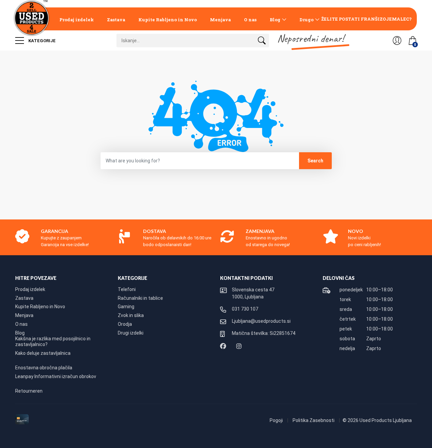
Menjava (220, 20)
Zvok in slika (131, 315)
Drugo (306, 20)
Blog (275, 20)
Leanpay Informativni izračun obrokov (55, 376)
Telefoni (127, 289)
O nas (250, 20)
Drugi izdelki (130, 333)
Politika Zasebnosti (314, 420)
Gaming (126, 306)
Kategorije (41, 40)
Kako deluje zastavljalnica (43, 353)
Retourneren (29, 391)
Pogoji (277, 420)
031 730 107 (245, 309)
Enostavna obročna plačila (43, 367)
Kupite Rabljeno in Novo (167, 20)
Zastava (116, 20)
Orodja (125, 324)
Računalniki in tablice (140, 298)
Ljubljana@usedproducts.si (261, 321)
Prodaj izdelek (76, 20)
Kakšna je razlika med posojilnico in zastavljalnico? (52, 341)
